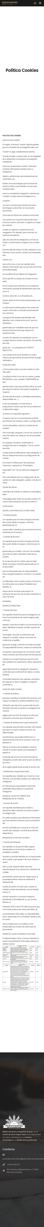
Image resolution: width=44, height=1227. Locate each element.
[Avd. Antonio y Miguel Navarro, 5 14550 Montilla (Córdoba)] (5, 1171)
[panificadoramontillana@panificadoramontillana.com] (4, 1155)
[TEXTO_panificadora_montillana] (10, 3)
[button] (35, 3)
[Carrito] (40, 3)
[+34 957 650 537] (5, 1164)
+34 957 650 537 (13, 1164)
